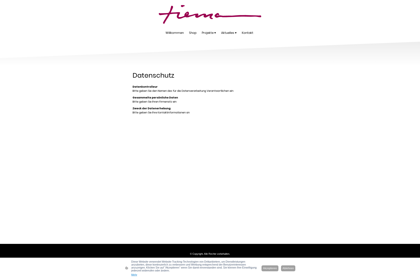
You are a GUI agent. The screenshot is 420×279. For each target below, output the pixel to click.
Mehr (134, 274)
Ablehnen (288, 268)
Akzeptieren (270, 268)
